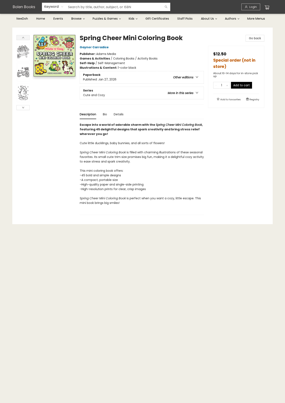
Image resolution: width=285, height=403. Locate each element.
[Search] (166, 7)
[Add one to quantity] (227, 85)
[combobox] (54, 7)
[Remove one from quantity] (216, 85)
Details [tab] (119, 114)
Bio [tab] (105, 114)
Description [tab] (88, 114)
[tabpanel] (142, 168)
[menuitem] (22, 18)
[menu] (142, 18)
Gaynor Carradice (94, 47)
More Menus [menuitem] (256, 19)
